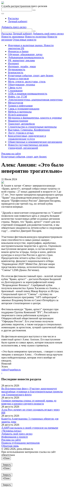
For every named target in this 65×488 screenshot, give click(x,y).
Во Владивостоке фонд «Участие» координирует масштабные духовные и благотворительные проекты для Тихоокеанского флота (32, 391)
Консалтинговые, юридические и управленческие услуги (27, 137)
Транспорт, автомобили (21, 123)
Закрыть (7, 465)
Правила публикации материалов (20, 442)
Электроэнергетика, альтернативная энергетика (35, 99)
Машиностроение (18, 120)
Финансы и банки (18, 51)
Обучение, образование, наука (25, 54)
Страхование (15, 90)
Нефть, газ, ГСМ (17, 96)
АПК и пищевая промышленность (27, 93)
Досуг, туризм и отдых (21, 132)
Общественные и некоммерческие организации (35, 141)
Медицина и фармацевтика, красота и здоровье (35, 117)
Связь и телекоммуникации (23, 108)
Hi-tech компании (18, 114)
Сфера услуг (15, 87)
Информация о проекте (14, 436)
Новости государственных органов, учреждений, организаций (28, 146)
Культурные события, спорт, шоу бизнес (31, 75)
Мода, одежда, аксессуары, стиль (27, 81)
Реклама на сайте (11, 153)
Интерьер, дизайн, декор (22, 66)
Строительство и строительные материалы (32, 126)
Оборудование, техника (21, 84)
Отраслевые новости (24, 39)
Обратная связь (10, 445)
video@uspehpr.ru (11, 369)
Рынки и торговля (18, 78)
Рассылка (13, 18)
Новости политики (36, 36)
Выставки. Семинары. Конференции (29, 129)
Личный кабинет (17, 21)
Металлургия (15, 102)
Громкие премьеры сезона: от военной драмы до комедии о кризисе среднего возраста (28, 402)
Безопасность (15, 72)
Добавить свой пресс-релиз (48, 33)
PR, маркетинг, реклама (21, 60)
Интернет (13, 63)
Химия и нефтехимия (20, 105)
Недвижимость (16, 69)
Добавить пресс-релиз (13, 27)
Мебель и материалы (20, 111)
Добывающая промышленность (26, 57)
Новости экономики (12, 36)
